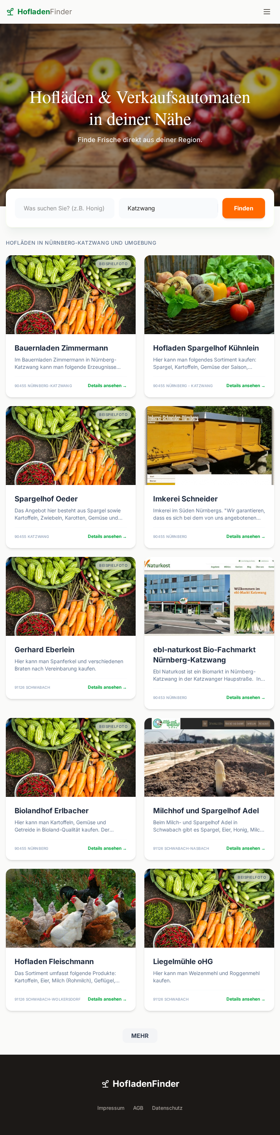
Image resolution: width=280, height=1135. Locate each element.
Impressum (110, 1108)
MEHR (140, 1035)
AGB (138, 1108)
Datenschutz (167, 1108)
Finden (243, 208)
